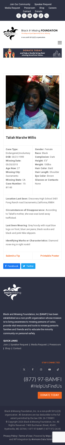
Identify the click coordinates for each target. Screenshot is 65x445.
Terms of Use (25, 436)
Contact (17, 348)
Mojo (48, 436)
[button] (60, 42)
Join (5, 344)
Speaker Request (19, 344)
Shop (7, 348)
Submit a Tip (13, 255)
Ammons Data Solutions (43, 439)
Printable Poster (49, 255)
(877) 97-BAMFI (43, 379)
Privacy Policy (10, 436)
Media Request (39, 344)
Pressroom (55, 344)
